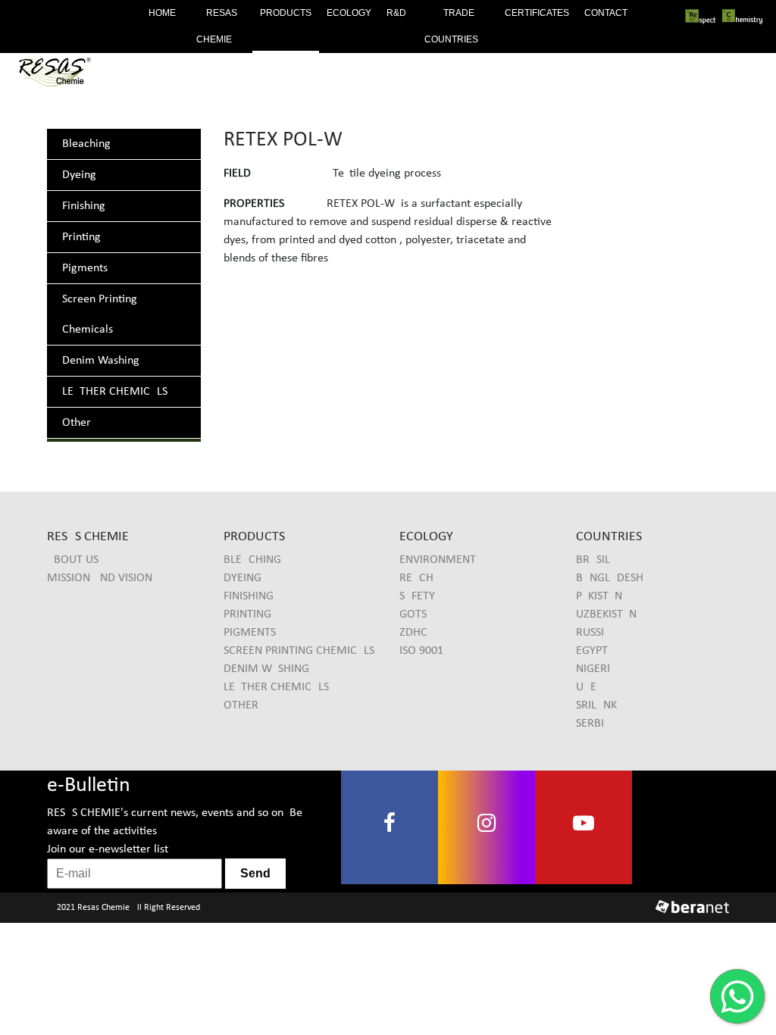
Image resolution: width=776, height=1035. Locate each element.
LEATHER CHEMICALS (114, 392)
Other (76, 423)
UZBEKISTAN (606, 614)
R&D (396, 13)
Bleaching (86, 144)
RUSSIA (593, 633)
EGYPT (592, 651)
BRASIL (593, 560)
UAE (586, 687)
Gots (413, 614)
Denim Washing (100, 361)
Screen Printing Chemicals (299, 651)
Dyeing (79, 175)
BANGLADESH (609, 578)
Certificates (537, 13)
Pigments (85, 268)
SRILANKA (600, 705)
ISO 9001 (421, 651)
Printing (81, 237)
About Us (73, 560)
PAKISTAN (599, 596)
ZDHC (413, 633)
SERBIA (593, 724)
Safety (417, 596)
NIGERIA (596, 669)
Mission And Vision (99, 578)
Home (162, 13)
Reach (416, 578)
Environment (437, 560)
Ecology (349, 13)
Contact (605, 13)
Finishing (83, 206)
